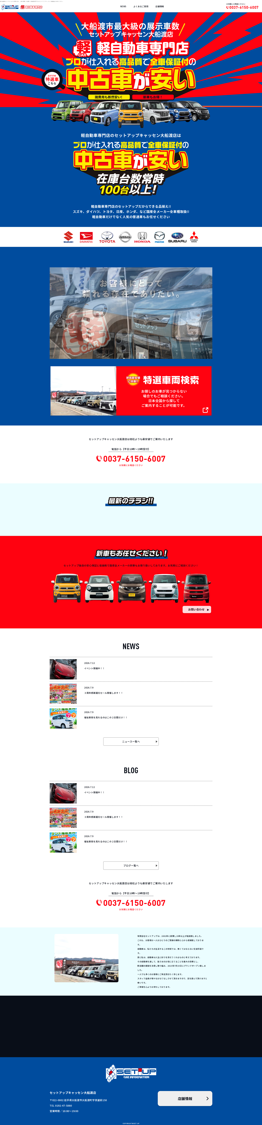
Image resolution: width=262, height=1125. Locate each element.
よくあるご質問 (140, 6)
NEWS (123, 6)
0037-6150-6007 (244, 7)
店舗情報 (159, 6)
